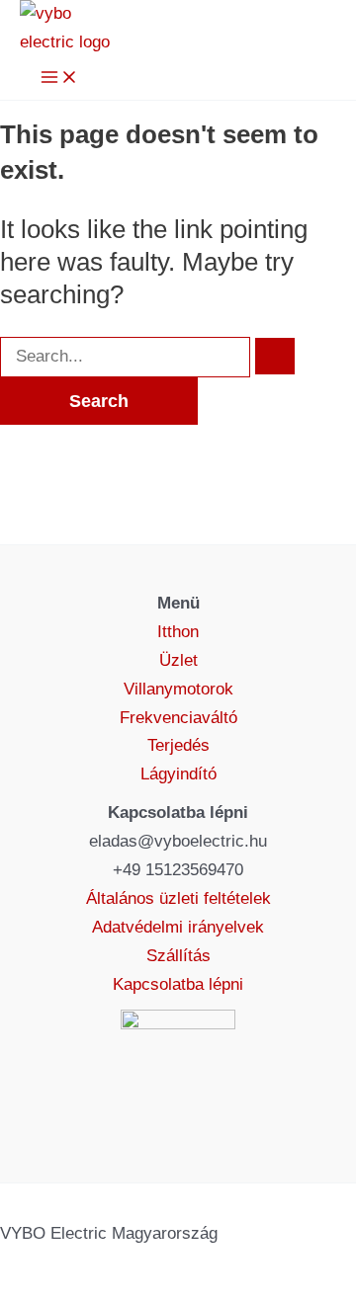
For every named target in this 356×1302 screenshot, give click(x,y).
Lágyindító (178, 774)
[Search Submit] (275, 356)
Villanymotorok (178, 689)
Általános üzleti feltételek (178, 898)
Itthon (178, 631)
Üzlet (178, 660)
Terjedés (178, 745)
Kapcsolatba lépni (178, 984)
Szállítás (178, 955)
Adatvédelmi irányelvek (178, 927)
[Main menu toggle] (59, 78)
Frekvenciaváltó (178, 717)
